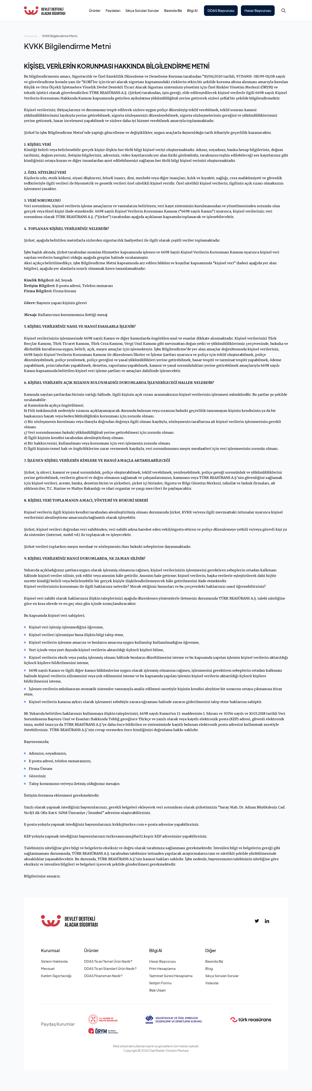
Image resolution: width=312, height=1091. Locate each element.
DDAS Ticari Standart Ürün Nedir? (110, 968)
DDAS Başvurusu (221, 10)
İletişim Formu (160, 983)
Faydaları (113, 10)
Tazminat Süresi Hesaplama (171, 976)
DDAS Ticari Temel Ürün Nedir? (108, 961)
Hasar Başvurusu (258, 10)
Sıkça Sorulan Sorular (142, 10)
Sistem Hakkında (54, 961)
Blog (209, 968)
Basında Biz (173, 10)
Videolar (212, 983)
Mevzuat (48, 968)
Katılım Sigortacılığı (56, 976)
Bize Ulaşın (157, 990)
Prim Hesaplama (162, 968)
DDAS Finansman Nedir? (103, 976)
